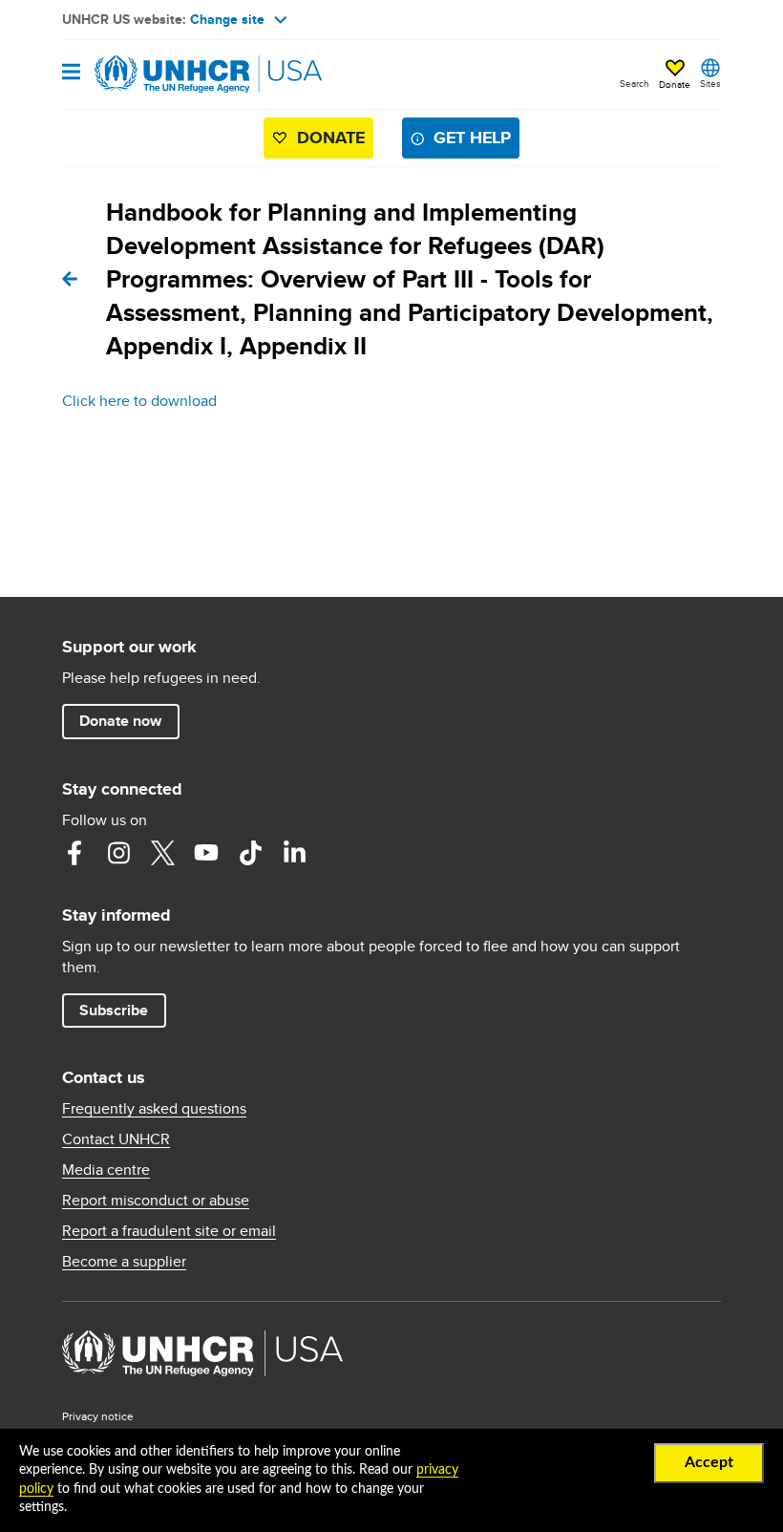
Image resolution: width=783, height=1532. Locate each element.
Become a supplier (124, 1261)
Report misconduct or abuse (155, 1200)
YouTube (206, 852)
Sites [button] (710, 83)
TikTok (250, 852)
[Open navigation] (71, 73)
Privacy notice (98, 1416)
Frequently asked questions (154, 1108)
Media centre (106, 1170)
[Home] (159, 74)
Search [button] (634, 83)
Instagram (118, 852)
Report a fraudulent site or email (169, 1231)
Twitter (162, 852)
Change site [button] (227, 19)
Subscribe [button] (113, 1010)
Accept (709, 1462)
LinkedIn (294, 852)
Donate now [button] (120, 721)
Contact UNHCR (116, 1139)
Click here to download (139, 401)
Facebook (74, 852)
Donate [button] (674, 84)
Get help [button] (472, 137)
